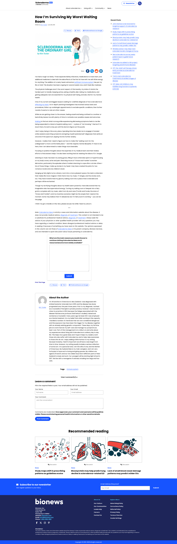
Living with (87, 8)
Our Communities (100, 506)
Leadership (98, 509)
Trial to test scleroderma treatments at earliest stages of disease (124, 78)
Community (99, 8)
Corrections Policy (116, 506)
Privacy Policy (115, 512)
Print (78, 30)
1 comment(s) (68, 377)
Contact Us (98, 515)
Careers (97, 512)
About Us (97, 500)
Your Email (74, 389)
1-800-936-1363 (46, 519)
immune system (72, 369)
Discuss (68, 30)
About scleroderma (73, 8)
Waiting (37, 121)
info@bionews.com (46, 517)
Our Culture (98, 503)
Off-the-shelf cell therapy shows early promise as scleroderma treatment (125, 70)
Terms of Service (116, 515)
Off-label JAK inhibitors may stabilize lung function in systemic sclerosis (125, 86)
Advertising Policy (116, 503)
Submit (69, 276)
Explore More (114, 500)
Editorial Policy (115, 509)
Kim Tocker (44, 25)
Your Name (39, 389)
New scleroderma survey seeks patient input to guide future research (124, 56)
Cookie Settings (116, 518)
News (109, 8)
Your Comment (40, 397)
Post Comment (43, 419)
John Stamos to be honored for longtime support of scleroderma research (125, 26)
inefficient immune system (83, 82)
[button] (129, 3)
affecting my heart (42, 105)
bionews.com (46, 515)
